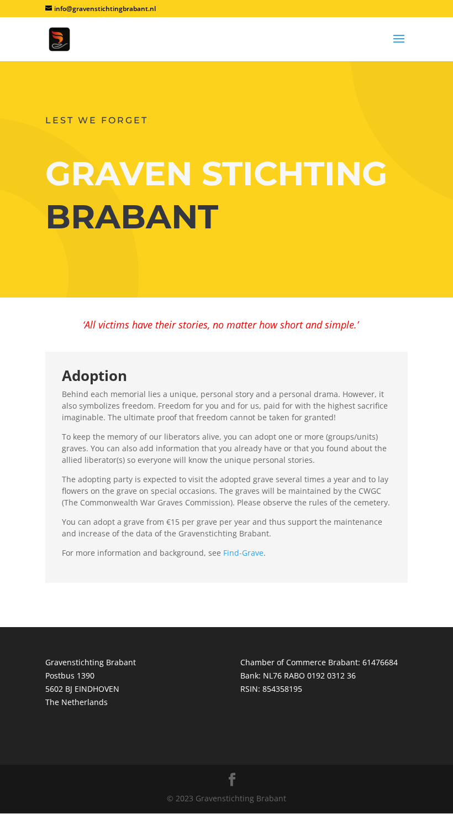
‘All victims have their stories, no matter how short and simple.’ (221, 324)
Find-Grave (243, 552)
